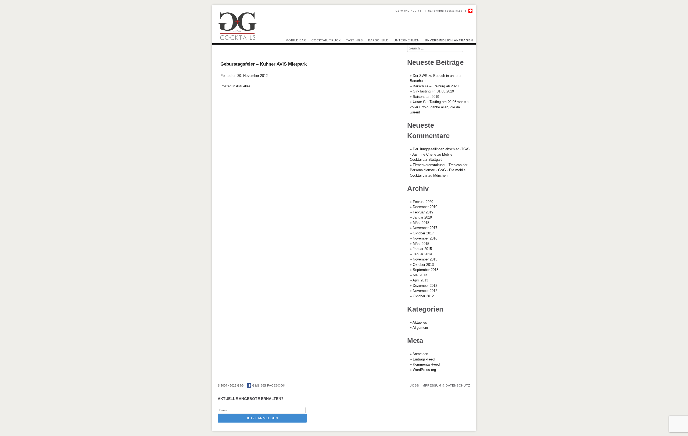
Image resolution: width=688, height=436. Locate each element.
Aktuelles (243, 86)
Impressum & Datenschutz (445, 385)
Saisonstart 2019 (426, 97)
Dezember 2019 (425, 207)
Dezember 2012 (425, 286)
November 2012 (425, 291)
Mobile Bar (296, 40)
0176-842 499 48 (409, 10)
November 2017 (425, 228)
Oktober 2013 (423, 265)
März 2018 (421, 223)
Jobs (414, 385)
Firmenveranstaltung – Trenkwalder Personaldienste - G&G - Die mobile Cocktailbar (438, 170)
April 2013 (420, 280)
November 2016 (425, 238)
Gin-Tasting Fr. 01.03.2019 (433, 91)
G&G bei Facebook (268, 385)
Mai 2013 (420, 275)
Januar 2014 (422, 254)
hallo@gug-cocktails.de (445, 10)
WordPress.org (424, 370)
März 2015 (421, 244)
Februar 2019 (423, 212)
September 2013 (425, 270)
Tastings (354, 40)
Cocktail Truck (326, 40)
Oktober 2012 (423, 296)
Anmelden (420, 354)
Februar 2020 (423, 202)
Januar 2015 (422, 249)
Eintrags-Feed (424, 359)
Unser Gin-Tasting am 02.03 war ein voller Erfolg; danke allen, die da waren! (439, 107)
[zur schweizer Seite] (470, 10)
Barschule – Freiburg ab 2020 (435, 86)
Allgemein (420, 328)
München (440, 175)
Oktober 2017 (423, 233)
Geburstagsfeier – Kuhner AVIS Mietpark (263, 64)
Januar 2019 (422, 217)
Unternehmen (407, 40)
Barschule (378, 40)
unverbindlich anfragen (449, 40)
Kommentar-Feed (426, 364)
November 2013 (425, 259)
